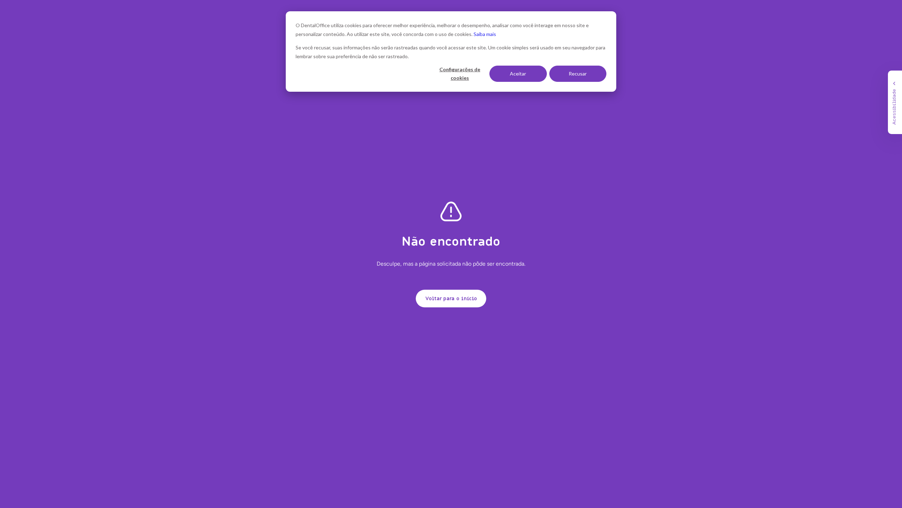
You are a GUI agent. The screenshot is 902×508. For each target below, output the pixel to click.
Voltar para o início (451, 298)
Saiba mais (485, 34)
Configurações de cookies (459, 73)
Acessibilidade (894, 107)
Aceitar (518, 74)
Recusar (578, 74)
